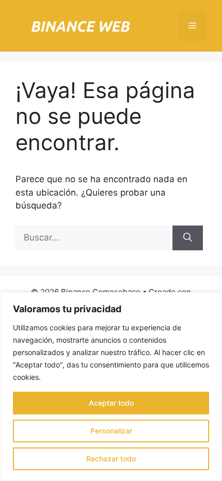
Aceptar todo (111, 402)
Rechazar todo (111, 458)
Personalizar (111, 430)
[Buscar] (187, 238)
